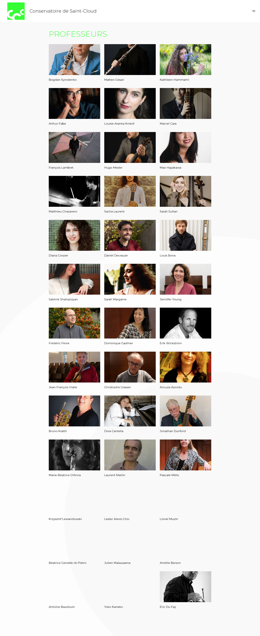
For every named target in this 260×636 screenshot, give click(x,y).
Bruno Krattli (58, 431)
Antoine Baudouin (62, 607)
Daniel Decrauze (116, 255)
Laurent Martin (114, 475)
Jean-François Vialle (63, 387)
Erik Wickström (171, 343)
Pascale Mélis (169, 475)
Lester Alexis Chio (116, 519)
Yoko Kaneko (113, 607)
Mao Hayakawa (170, 167)
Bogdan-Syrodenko (63, 79)
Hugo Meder (113, 167)
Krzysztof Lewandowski (65, 519)
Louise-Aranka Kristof (119, 123)
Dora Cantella (113, 431)
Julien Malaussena (117, 563)
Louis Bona (168, 255)
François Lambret (61, 167)
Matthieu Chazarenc (63, 211)
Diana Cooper (58, 255)
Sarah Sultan (169, 211)
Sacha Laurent (114, 211)
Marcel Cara (168, 123)
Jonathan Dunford (173, 431)
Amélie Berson (170, 563)
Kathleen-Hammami (174, 79)
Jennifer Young (170, 299)
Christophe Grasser (117, 387)
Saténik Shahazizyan (63, 299)
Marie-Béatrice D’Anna (65, 475)
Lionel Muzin (169, 519)
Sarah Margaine (115, 299)
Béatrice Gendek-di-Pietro (67, 563)
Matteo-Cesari (114, 79)
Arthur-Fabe (57, 123)
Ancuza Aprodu (171, 387)
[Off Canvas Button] (253, 11)
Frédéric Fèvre (59, 343)
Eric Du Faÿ (168, 607)
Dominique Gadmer (118, 343)
